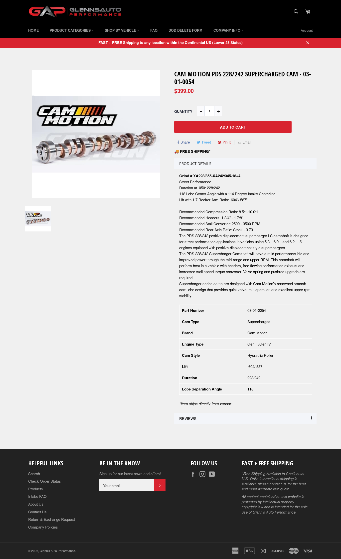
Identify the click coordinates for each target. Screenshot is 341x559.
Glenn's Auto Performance (57, 551)
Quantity (183, 111)
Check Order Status (44, 481)
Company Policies (43, 527)
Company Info (227, 30)
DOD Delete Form (185, 30)
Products (35, 488)
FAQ (154, 30)
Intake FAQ (37, 496)
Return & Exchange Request (51, 519)
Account (307, 30)
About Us (35, 504)
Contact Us (37, 511)
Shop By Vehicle (121, 30)
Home (33, 30)
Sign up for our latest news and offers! (130, 473)
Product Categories (71, 30)
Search (34, 473)
